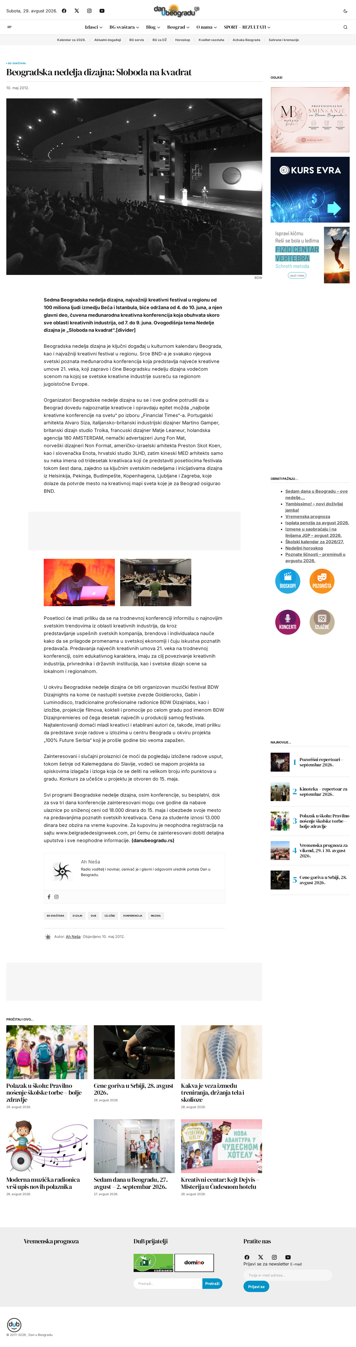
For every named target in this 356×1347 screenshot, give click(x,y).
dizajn (77, 915)
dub (93, 915)
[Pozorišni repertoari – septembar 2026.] (280, 762)
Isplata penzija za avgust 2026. (317, 522)
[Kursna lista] (310, 119)
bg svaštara (56, 915)
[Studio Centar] (154, 1262)
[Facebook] (49, 896)
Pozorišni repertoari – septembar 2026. (322, 762)
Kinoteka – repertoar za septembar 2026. (323, 791)
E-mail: (296, 1264)
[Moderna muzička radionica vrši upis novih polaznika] (46, 1146)
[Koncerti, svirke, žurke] (288, 621)
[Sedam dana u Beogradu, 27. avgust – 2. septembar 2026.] (134, 1146)
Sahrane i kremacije (284, 40)
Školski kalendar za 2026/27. (314, 541)
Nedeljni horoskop (304, 548)
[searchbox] (168, 1283)
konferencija (132, 915)
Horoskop (182, 40)
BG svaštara (17, 63)
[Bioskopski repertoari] (288, 580)
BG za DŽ (160, 40)
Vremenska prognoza (307, 516)
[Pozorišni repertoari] (322, 580)
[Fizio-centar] (310, 254)
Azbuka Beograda (246, 40)
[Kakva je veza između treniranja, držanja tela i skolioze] (221, 1052)
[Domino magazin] (194, 1262)
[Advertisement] (130, 530)
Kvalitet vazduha (211, 40)
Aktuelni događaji (107, 40)
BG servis (136, 40)
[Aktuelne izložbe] (322, 621)
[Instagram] (56, 896)
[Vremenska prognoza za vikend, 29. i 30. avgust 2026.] (280, 850)
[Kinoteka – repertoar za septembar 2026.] (280, 791)
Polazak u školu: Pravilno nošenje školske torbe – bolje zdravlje (324, 821)
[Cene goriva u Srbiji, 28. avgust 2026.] (134, 1052)
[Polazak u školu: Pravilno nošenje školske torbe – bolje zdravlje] (46, 1052)
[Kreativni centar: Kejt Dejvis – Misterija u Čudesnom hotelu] (221, 1146)
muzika (156, 915)
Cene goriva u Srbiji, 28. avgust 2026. (323, 880)
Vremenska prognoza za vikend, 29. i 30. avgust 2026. (323, 850)
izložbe (110, 915)
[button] (345, 10)
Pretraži (212, 1283)
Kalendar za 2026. (71, 40)
